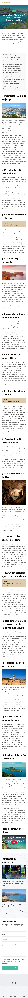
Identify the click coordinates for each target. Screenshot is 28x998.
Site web (4, 939)
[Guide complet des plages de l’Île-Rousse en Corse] (14, 895)
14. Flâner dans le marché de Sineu (12, 85)
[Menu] (25, 2)
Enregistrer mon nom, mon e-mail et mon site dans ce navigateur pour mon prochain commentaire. (14, 961)
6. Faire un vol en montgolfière (11, 66)
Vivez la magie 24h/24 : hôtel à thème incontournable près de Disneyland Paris (13, 883)
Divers (18, 979)
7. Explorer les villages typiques (11, 68)
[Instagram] (15, 983)
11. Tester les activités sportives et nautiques (12, 76)
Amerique (12, 977)
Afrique (6, 977)
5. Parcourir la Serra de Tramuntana (13, 64)
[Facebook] (12, 983)
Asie (17, 977)
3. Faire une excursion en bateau (12, 61)
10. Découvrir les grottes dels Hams (13, 74)
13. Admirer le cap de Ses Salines (12, 83)
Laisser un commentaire (10, 968)
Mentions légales (7, 990)
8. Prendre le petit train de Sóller (12, 70)
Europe (14, 11)
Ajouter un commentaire (9, 945)
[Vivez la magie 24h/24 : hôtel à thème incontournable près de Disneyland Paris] (14, 872)
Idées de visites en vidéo (10, 88)
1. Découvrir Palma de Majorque (11, 57)
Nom (3, 929)
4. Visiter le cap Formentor (10, 62)
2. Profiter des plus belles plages (12, 59)
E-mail (4, 934)
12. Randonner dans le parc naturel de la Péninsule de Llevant (13, 80)
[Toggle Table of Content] (23, 55)
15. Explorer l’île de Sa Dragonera (12, 87)
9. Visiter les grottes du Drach (11, 72)
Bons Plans (11, 979)
